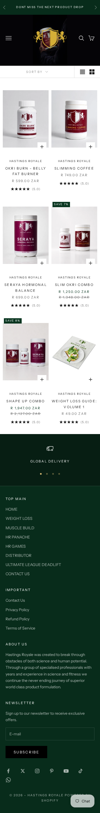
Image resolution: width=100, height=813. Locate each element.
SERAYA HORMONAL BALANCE (25, 287)
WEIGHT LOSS (19, 518)
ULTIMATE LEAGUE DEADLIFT (33, 564)
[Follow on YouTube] (66, 771)
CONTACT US (18, 573)
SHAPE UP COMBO (25, 401)
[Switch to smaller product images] (91, 72)
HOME (12, 509)
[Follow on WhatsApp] (8, 780)
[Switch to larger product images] (82, 72)
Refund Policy (17, 618)
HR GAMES (16, 546)
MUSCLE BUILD (20, 527)
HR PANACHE (18, 537)
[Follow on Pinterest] (51, 771)
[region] (50, 454)
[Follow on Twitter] (23, 771)
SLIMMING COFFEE (74, 168)
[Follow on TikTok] (80, 771)
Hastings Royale (74, 161)
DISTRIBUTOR (18, 555)
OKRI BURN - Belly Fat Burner (25, 171)
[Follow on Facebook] (8, 771)
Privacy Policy (17, 609)
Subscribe (26, 752)
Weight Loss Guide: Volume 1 (74, 404)
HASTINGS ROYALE (25, 161)
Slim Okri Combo (74, 285)
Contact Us (15, 600)
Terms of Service (20, 628)
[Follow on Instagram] (37, 771)
